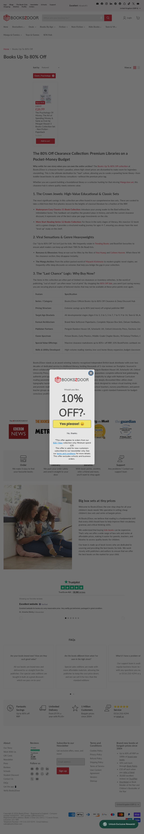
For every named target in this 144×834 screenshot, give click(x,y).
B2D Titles (58, 443)
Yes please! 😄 (72, 424)
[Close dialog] (90, 373)
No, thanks (72, 433)
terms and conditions (66, 453)
